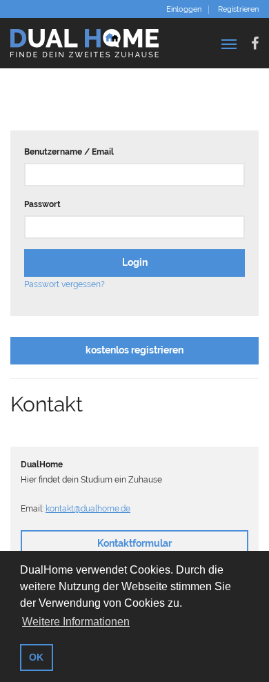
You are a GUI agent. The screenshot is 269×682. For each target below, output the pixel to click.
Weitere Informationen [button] (76, 621)
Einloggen (183, 10)
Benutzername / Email (69, 152)
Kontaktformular (134, 543)
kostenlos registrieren (134, 349)
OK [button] (36, 657)
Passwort (42, 204)
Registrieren (238, 10)
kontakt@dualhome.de (88, 509)
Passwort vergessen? (64, 284)
